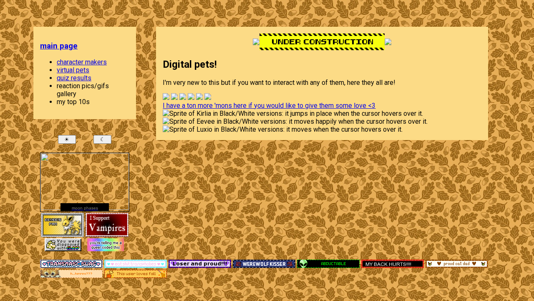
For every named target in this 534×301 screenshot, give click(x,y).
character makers (82, 62)
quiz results (74, 78)
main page (59, 46)
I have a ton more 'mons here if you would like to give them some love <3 (269, 106)
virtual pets (73, 70)
